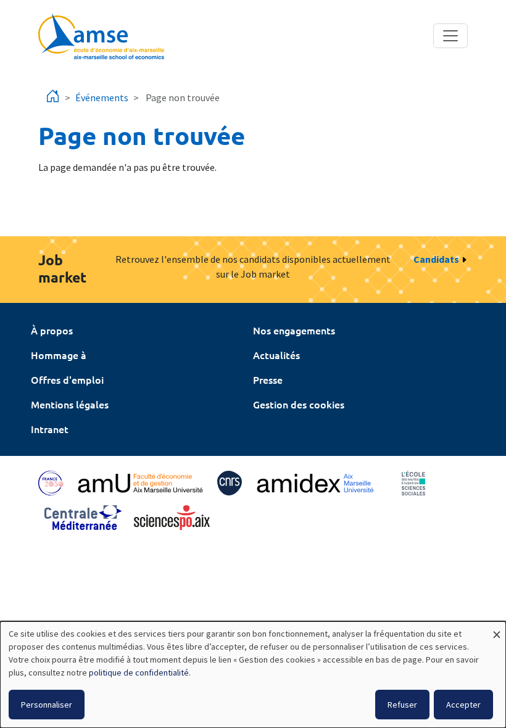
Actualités (276, 355)
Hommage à (58, 355)
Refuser (402, 704)
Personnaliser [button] (46, 704)
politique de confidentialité (139, 672)
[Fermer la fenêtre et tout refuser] (496, 629)
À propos (52, 330)
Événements (101, 97)
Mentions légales (70, 404)
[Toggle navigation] (450, 35)
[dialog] (253, 674)
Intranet (49, 429)
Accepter (463, 704)
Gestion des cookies (298, 404)
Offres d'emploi (67, 379)
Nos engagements (294, 330)
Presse (268, 379)
